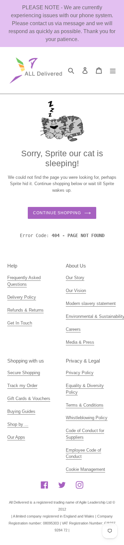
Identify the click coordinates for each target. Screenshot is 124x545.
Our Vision (76, 290)
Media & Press (80, 342)
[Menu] (113, 70)
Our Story (75, 277)
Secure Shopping (23, 372)
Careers (73, 329)
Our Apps (16, 437)
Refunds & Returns (25, 310)
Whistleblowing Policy (86, 417)
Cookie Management (85, 469)
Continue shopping (57, 213)
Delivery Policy (21, 297)
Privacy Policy (80, 372)
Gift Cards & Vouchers (28, 398)
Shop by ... (17, 424)
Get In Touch (19, 323)
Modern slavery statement (91, 303)
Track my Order (22, 385)
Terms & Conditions (84, 405)
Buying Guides (21, 411)
